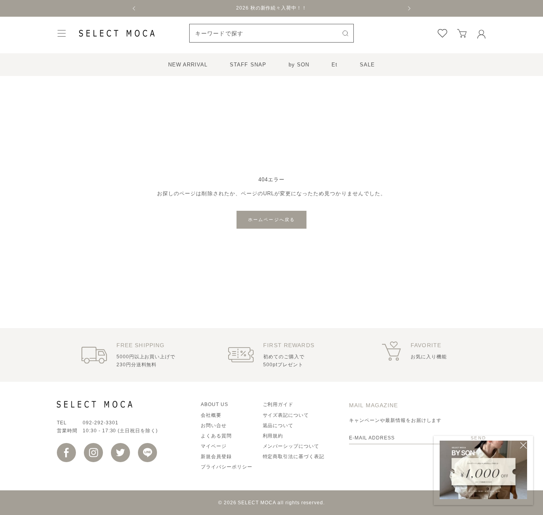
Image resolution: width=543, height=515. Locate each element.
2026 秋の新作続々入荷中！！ (271, 8)
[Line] (147, 452)
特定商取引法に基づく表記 (294, 456)
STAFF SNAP (248, 65)
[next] (409, 8)
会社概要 (211, 415)
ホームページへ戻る (271, 219)
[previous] (134, 8)
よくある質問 (216, 436)
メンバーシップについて (291, 446)
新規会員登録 (216, 456)
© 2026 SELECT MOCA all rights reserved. (271, 502)
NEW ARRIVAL (188, 65)
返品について (278, 425)
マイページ (214, 446)
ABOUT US (214, 404)
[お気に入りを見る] (442, 33)
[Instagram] (93, 452)
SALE (367, 65)
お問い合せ (214, 425)
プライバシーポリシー (226, 467)
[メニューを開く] (61, 33)
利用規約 (273, 436)
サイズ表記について (286, 415)
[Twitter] (120, 452)
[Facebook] (66, 452)
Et (334, 65)
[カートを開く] (462, 33)
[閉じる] (523, 445)
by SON (299, 65)
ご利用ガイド (278, 404)
